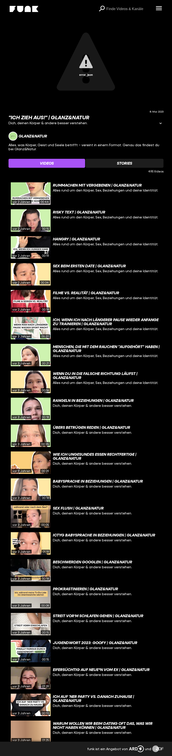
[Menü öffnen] (159, 8)
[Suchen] (101, 9)
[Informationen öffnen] (160, 123)
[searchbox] (129, 9)
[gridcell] (86, 193)
